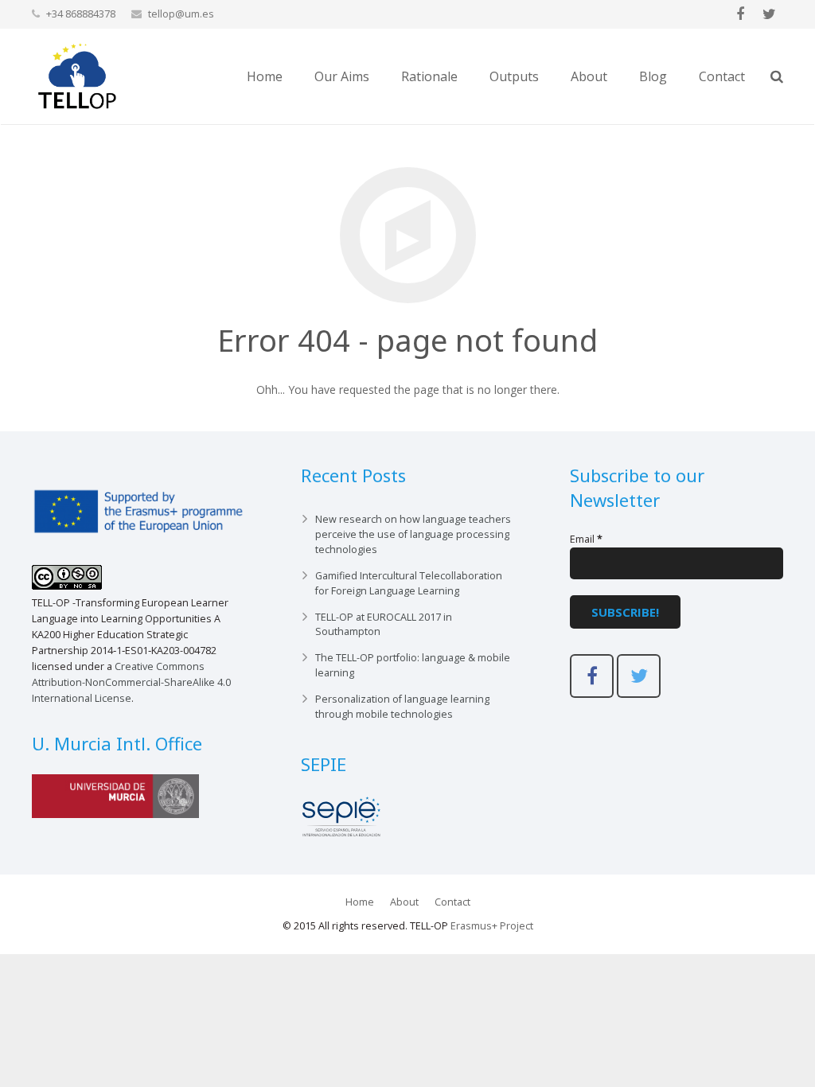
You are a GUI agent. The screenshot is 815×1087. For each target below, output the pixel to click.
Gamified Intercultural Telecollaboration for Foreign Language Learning (408, 583)
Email (586, 539)
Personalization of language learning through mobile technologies (402, 706)
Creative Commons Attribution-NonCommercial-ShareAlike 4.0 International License (131, 682)
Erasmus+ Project (491, 926)
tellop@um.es (181, 13)
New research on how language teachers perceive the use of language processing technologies (413, 534)
